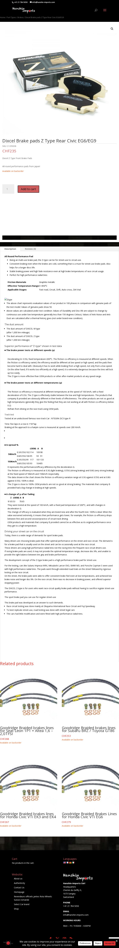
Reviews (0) (30, 248)
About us (18, 878)
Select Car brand (21, 904)
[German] (70, 862)
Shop (16, 908)
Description (10, 248)
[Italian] (73, 862)
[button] (112, 28)
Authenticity (19, 883)
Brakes (21, 17)
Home (2, 17)
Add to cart (28, 189)
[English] (64, 862)
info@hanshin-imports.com (76, 914)
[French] (67, 862)
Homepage (19, 892)
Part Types (11, 17)
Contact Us (19, 887)
